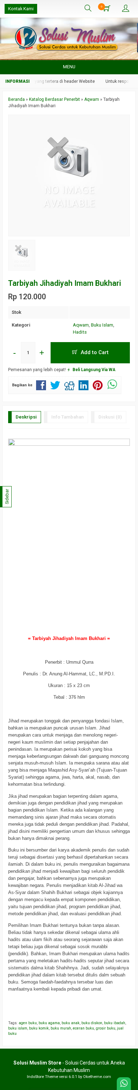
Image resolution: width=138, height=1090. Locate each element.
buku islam (17, 1028)
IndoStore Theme (42, 1076)
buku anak (71, 1023)
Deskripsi (26, 417)
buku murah (61, 1028)
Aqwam (81, 325)
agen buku (28, 1023)
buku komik (39, 1028)
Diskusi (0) (110, 417)
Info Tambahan (67, 417)
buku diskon (91, 1023)
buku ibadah (114, 1023)
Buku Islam (102, 325)
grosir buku (105, 1028)
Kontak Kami (21, 8)
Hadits (80, 332)
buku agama (49, 1023)
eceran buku (83, 1028)
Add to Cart (94, 352)
